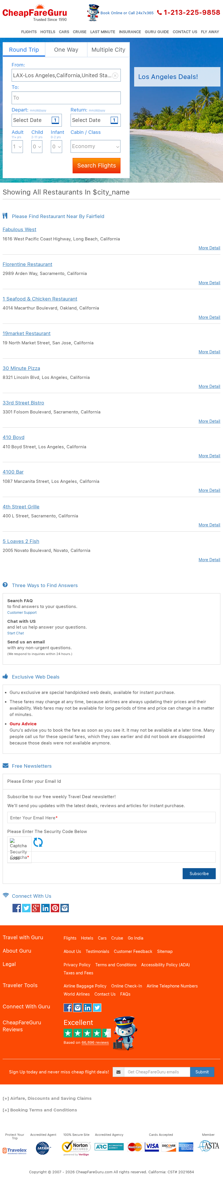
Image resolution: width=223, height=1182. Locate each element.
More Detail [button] (209, 248)
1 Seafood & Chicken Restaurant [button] (40, 299)
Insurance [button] (130, 32)
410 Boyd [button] (13, 437)
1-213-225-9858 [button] (192, 12)
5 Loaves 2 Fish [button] (21, 541)
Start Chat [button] (15, 633)
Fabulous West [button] (19, 229)
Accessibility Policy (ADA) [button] (165, 964)
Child (37, 134)
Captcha (19, 857)
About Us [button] (72, 951)
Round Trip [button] (24, 49)
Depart (29, 110)
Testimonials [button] (97, 951)
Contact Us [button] (185, 32)
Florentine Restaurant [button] (27, 264)
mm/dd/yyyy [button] (38, 110)
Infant (56, 134)
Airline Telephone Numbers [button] (172, 986)
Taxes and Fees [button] (78, 973)
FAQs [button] (125, 994)
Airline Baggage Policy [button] (85, 986)
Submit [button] (202, 1072)
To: (15, 87)
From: (18, 65)
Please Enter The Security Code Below (47, 831)
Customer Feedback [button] (133, 951)
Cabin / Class (86, 132)
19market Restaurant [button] (27, 333)
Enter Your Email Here (34, 818)
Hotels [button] (47, 32)
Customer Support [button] (22, 613)
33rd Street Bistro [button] (23, 403)
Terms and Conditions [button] (115, 964)
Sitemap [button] (165, 951)
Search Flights (96, 165)
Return (88, 110)
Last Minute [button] (102, 32)
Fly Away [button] (210, 32)
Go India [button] (135, 938)
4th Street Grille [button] (21, 507)
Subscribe (199, 873)
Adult (17, 134)
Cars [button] (64, 32)
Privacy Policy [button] (77, 964)
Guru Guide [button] (157, 32)
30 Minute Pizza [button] (21, 368)
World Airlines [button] (77, 994)
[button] (35, 12)
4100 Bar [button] (13, 472)
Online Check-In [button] (126, 986)
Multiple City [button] (108, 49)
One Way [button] (66, 49)
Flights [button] (29, 32)
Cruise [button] (80, 32)
